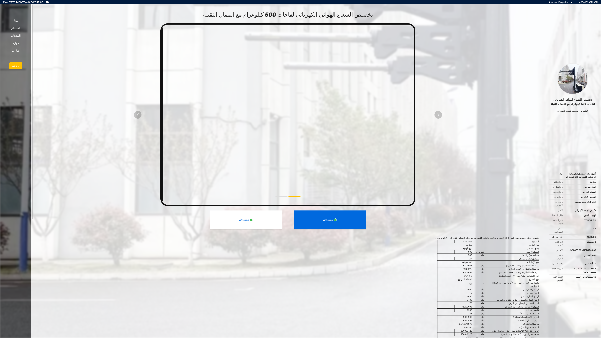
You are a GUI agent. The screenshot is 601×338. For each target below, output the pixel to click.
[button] (137, 115)
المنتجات (584, 111)
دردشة (16, 65)
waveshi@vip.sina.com (562, 2)
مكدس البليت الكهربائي (567, 111)
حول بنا (16, 50)
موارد (16, 43)
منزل (16, 20)
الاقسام (15, 28)
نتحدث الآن (328, 219)
